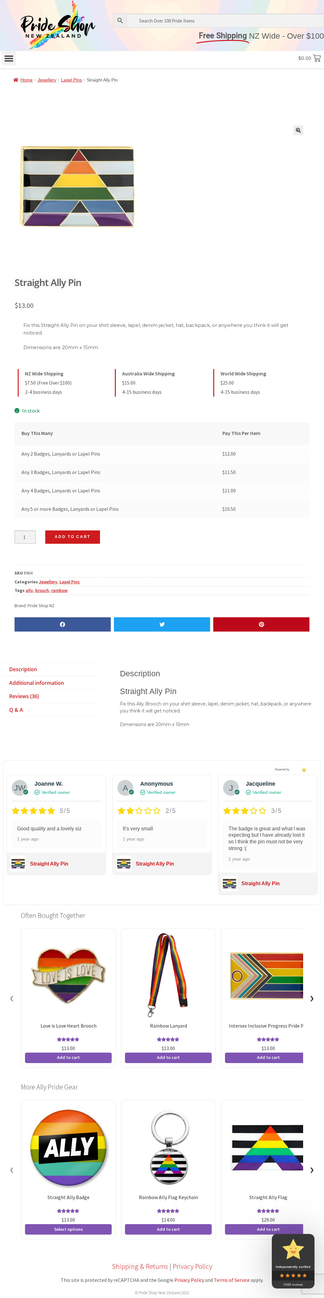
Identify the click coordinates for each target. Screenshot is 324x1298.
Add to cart (72, 537)
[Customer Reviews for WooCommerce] (303, 769)
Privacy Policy (192, 1266)
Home (27, 79)
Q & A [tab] (16, 709)
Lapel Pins (71, 79)
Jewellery (47, 79)
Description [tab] (23, 669)
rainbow (59, 590)
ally (29, 590)
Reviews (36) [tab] (24, 696)
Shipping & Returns (140, 1266)
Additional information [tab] (36, 682)
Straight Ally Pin (49, 863)
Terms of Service (232, 1280)
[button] (9, 58)
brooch (42, 590)
